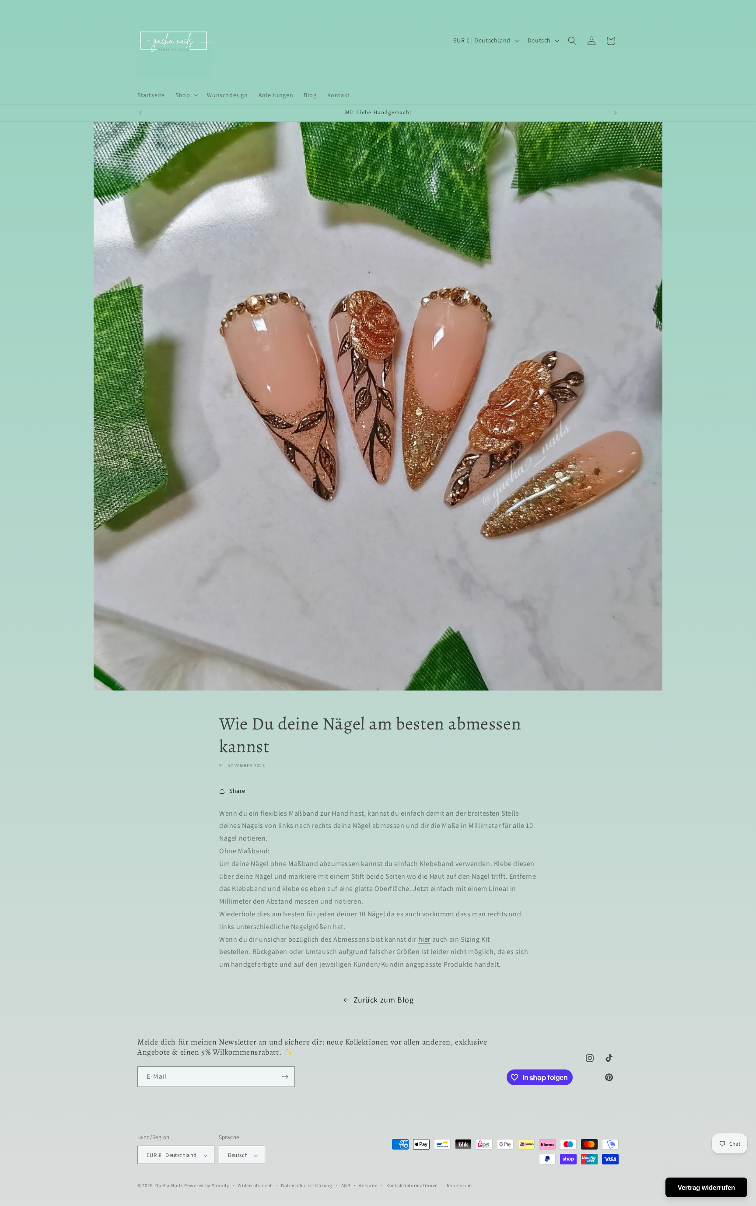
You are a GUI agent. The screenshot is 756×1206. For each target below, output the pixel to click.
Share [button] (237, 791)
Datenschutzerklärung (306, 1186)
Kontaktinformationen (412, 1186)
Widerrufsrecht (255, 1186)
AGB (345, 1186)
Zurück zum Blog (384, 1000)
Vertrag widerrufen (706, 1187)
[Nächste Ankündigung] (615, 113)
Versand (368, 1186)
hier (424, 939)
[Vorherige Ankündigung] (140, 113)
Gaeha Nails (169, 1186)
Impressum (459, 1186)
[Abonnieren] (284, 1076)
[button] (186, 95)
